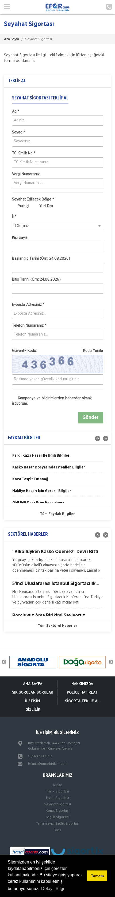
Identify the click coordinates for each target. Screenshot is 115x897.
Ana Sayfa (11, 39)
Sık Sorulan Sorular (32, 692)
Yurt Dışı (45, 206)
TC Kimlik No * (23, 153)
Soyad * (18, 132)
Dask (57, 830)
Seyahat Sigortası (57, 804)
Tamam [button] (97, 876)
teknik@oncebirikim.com (47, 764)
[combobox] (57, 226)
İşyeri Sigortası (57, 798)
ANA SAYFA (32, 684)
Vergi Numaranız (26, 174)
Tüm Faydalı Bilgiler (57, 514)
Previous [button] (4, 662)
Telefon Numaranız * (29, 325)
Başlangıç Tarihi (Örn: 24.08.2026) (41, 258)
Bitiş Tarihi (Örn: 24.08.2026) (36, 279)
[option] (57, 457)
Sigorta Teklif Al (82, 701)
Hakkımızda (82, 684)
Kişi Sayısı (20, 238)
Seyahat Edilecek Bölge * (33, 199)
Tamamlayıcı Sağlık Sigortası (57, 823)
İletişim (32, 701)
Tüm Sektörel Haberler (57, 626)
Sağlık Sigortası (58, 817)
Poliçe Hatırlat (82, 692)
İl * (14, 217)
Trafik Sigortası (57, 791)
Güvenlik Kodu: (57, 351)
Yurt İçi (23, 206)
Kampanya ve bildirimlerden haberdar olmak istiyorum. (52, 400)
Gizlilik (32, 710)
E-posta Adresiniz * (28, 305)
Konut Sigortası (57, 811)
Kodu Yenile (93, 351)
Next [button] (111, 662)
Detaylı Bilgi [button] (52, 888)
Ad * (15, 111)
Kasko (57, 785)
